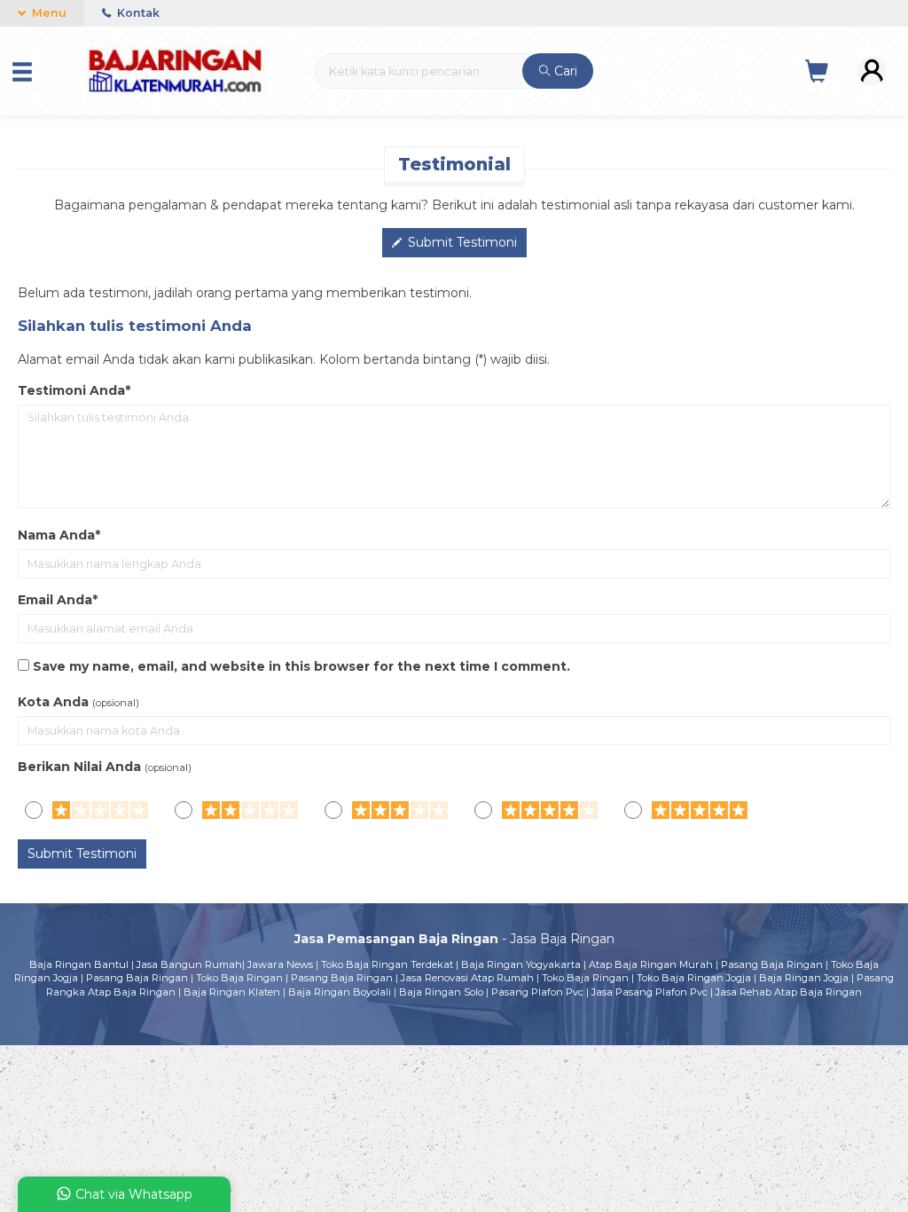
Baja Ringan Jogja (804, 978)
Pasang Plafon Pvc (537, 992)
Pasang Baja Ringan (772, 964)
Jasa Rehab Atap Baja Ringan (789, 992)
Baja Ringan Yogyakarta (521, 964)
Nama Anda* (59, 535)
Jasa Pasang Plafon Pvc (649, 992)
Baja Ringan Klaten (232, 992)
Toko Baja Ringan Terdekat (387, 964)
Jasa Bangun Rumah (189, 964)
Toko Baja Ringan (239, 978)
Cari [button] (564, 71)
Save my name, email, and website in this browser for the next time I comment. (301, 666)
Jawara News (280, 964)
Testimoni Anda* (74, 390)
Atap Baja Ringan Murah (651, 964)
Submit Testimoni (460, 242)
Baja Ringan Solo (441, 992)
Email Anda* (58, 600)
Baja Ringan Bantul (79, 964)
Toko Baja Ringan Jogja (694, 978)
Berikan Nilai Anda (79, 767)
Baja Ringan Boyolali (339, 992)
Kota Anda (53, 702)
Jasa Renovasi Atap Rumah (467, 978)
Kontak (137, 13)
